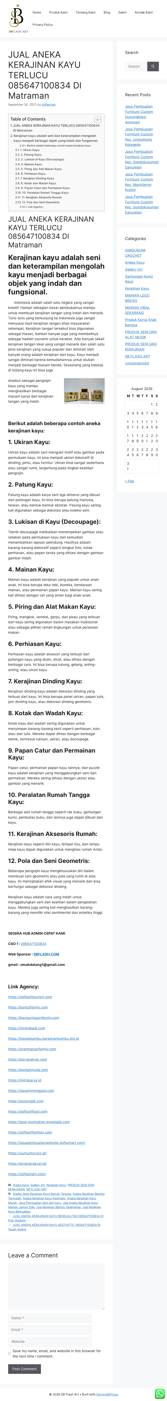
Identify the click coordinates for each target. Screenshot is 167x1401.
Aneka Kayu (21, 1185)
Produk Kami (58, 12)
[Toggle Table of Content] (95, 119)
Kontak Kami (144, 12)
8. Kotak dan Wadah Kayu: (38, 183)
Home (37, 12)
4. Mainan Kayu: (31, 164)
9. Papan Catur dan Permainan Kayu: (45, 188)
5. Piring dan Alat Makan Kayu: (41, 169)
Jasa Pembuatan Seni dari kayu (40, 1202)
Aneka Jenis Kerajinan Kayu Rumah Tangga (42, 1193)
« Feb (129, 481)
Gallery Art (38, 1185)
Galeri (122, 12)
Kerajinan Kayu (56, 1185)
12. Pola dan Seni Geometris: (41, 202)
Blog (107, 12)
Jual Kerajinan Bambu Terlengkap (58, 1207)
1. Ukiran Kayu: (30, 150)
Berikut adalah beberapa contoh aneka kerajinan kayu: (59, 145)
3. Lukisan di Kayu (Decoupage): (43, 159)
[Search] (153, 67)
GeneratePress (107, 1394)
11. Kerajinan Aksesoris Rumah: (42, 197)
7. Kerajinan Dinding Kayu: (37, 178)
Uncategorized (137, 363)
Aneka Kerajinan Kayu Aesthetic (44, 1198)
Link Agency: (35, 206)
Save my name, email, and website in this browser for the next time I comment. (57, 1353)
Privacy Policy (43, 25)
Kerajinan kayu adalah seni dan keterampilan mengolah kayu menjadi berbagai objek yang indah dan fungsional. (56, 138)
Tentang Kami (86, 12)
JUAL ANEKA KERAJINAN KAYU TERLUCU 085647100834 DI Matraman (56, 128)
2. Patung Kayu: (31, 154)
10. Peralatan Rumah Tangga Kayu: (45, 192)
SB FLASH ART (36, 1189)
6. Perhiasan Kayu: (33, 173)
